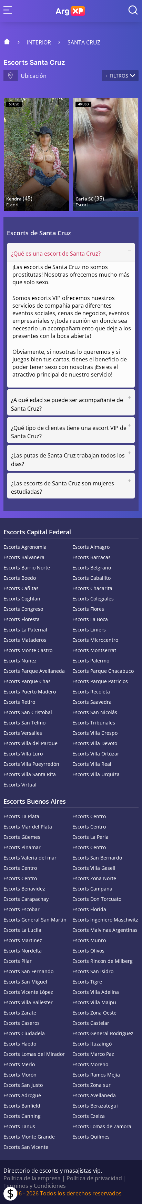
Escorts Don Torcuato (96, 899)
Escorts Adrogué (22, 1095)
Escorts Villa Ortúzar (95, 753)
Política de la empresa (32, 1178)
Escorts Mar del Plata (27, 826)
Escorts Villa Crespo (95, 733)
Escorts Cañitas (21, 588)
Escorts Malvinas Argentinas (105, 930)
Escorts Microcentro (95, 640)
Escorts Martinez (22, 940)
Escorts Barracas (91, 557)
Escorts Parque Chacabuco (103, 671)
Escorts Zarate (19, 1012)
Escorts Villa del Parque (30, 743)
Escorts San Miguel (25, 981)
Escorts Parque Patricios (100, 681)
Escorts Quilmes (91, 1136)
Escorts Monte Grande (29, 1136)
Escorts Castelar (90, 1023)
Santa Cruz (84, 42)
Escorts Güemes (21, 837)
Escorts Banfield (21, 1105)
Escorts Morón (20, 1074)
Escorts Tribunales (93, 722)
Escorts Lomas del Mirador (34, 1054)
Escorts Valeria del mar (30, 857)
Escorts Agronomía (25, 547)
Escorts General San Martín (35, 919)
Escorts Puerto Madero (29, 691)
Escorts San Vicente (25, 1147)
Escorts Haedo (19, 1043)
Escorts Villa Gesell (93, 868)
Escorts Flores (88, 609)
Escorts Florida (89, 909)
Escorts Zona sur (91, 1085)
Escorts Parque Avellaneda (34, 671)
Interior (39, 42)
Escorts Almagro (91, 547)
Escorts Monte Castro (27, 650)
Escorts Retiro (19, 702)
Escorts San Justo (23, 1085)
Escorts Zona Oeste (94, 1012)
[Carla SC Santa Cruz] (105, 154)
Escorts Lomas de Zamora (101, 1126)
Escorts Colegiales (93, 598)
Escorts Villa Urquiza (96, 774)
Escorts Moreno (90, 1064)
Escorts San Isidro (92, 971)
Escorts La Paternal (25, 629)
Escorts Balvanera (23, 557)
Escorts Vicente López (28, 992)
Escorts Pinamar (22, 847)
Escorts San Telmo (24, 722)
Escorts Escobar (21, 909)
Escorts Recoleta (91, 691)
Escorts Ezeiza (88, 1116)
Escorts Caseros (21, 1023)
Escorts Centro (89, 816)
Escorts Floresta (21, 619)
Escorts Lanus (19, 1126)
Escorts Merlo (19, 1064)
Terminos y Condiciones (34, 1186)
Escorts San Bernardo (97, 857)
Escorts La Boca (90, 619)
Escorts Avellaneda (94, 1095)
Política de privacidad (94, 1178)
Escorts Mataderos (24, 640)
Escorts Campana (92, 888)
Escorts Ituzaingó (92, 1043)
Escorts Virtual (20, 784)
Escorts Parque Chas (27, 681)
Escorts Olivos (88, 950)
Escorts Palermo (90, 660)
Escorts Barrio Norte (26, 567)
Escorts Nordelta (22, 950)
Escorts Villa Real (91, 764)
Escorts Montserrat (94, 650)
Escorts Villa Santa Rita (29, 774)
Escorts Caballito (91, 578)
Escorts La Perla (90, 837)
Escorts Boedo (19, 578)
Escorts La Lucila (22, 930)
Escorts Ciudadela (24, 1033)
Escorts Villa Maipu (94, 1002)
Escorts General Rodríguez (102, 1033)
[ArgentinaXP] (70, 11)
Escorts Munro (89, 940)
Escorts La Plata (21, 816)
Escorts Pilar (17, 961)
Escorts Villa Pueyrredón (31, 764)
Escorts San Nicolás (94, 712)
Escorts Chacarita (92, 588)
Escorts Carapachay (26, 899)
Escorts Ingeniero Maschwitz (105, 919)
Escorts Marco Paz (93, 1054)
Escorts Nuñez (20, 660)
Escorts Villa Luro (23, 753)
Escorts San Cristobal (27, 712)
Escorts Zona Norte (94, 878)
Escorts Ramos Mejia (96, 1074)
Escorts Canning (22, 1116)
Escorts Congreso (23, 609)
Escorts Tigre (87, 981)
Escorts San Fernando (28, 971)
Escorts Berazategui (95, 1105)
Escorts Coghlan (21, 598)
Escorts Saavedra (92, 702)
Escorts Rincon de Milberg (102, 961)
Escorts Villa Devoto (94, 743)
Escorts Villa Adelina (95, 992)
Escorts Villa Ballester (28, 1002)
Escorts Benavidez (24, 888)
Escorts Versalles (22, 733)
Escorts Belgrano (91, 567)
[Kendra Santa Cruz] (36, 154)
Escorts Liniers (89, 629)
